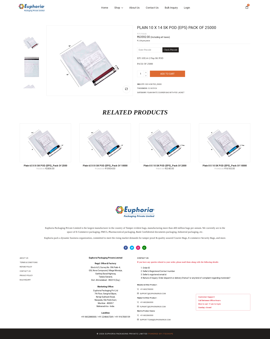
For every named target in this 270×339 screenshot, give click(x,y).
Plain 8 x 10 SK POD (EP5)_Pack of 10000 (225, 165)
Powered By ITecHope (160, 334)
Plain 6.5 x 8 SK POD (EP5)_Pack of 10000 (105, 165)
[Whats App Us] (144, 248)
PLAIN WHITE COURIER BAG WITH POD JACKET (165, 93)
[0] (246, 8)
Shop (117, 7)
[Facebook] (126, 248)
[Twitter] (132, 248)
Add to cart (167, 73)
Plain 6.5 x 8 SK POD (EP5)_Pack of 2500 (45, 165)
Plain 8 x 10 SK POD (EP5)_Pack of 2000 (165, 165)
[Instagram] (138, 248)
